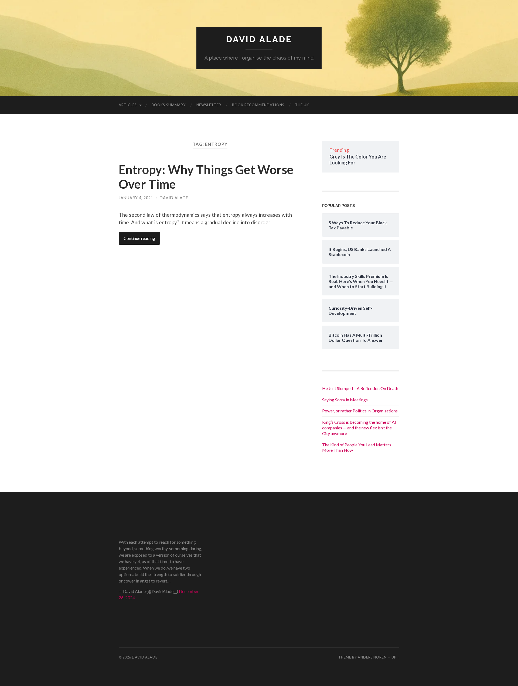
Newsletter (208, 105)
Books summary (169, 105)
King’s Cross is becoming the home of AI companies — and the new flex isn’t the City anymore (359, 427)
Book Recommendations (258, 105)
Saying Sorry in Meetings (345, 399)
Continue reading (139, 238)
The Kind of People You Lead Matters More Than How (356, 447)
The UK (302, 105)
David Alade (259, 39)
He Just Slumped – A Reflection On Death (360, 388)
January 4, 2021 (136, 197)
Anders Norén (372, 657)
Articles (128, 105)
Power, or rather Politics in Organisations (360, 410)
